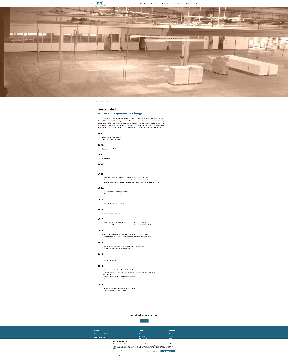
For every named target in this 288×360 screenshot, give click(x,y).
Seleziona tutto (167, 351)
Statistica (124, 351)
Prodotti (143, 3)
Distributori (177, 3)
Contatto (144, 320)
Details (115, 353)
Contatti (188, 3)
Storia (107, 101)
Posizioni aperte (143, 338)
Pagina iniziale (96, 101)
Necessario (117, 351)
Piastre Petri (172, 334)
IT (197, 3)
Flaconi (171, 336)
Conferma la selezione (152, 351)
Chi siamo (154, 3)
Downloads (165, 3)
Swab (170, 338)
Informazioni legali (117, 355)
